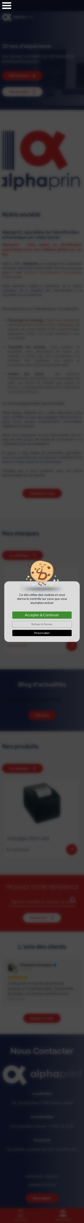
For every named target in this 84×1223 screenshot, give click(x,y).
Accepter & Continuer (42, 615)
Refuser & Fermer (41, 624)
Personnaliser (42, 633)
